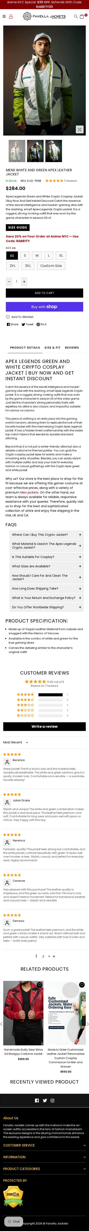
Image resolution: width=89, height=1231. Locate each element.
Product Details (25, 348)
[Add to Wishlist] (39, 985)
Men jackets (29, 492)
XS (12, 255)
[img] (12, 754)
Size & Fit (52, 348)
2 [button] (43, 956)
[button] (55, 181)
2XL (13, 265)
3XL (28, 265)
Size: (11, 248)
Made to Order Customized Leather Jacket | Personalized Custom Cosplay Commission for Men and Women (65, 1058)
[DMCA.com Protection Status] (13, 1207)
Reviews (72, 348)
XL (61, 255)
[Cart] (82, 16)
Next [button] (80, 75)
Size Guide (17, 227)
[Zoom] (80, 129)
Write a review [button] (45, 726)
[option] (44, 80)
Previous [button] (8, 75)
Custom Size (51, 265)
